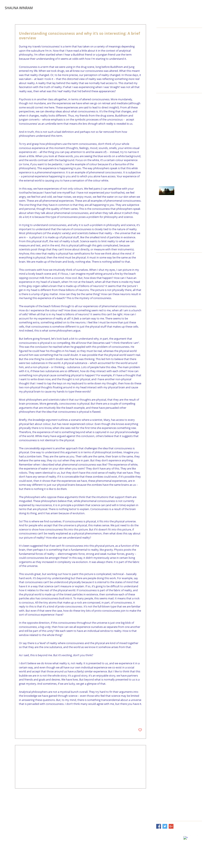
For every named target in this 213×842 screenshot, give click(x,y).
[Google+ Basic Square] (171, 826)
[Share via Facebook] (21, 717)
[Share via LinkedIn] (41, 717)
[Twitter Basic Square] (164, 826)
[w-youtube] (199, 836)
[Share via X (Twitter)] (31, 717)
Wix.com (68, 836)
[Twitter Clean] (192, 836)
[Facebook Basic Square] (158, 826)
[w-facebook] (185, 838)
